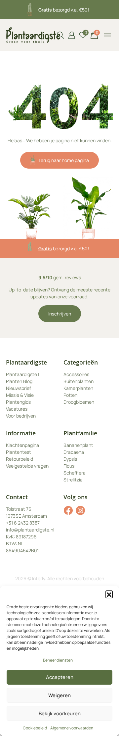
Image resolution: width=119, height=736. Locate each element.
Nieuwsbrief (18, 388)
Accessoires (76, 374)
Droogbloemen (78, 402)
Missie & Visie (20, 395)
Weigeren (59, 695)
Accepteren (59, 677)
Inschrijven (59, 314)
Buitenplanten (78, 381)
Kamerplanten (78, 388)
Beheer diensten (58, 660)
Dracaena (73, 452)
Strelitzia (73, 480)
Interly (38, 578)
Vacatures (16, 409)
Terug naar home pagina (63, 160)
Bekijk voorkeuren (60, 713)
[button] (109, 594)
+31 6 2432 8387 (23, 523)
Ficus (68, 466)
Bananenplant (78, 445)
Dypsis (70, 459)
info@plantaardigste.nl (30, 530)
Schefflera (74, 473)
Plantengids (18, 402)
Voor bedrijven (21, 416)
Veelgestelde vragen (27, 466)
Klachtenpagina (22, 445)
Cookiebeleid (35, 728)
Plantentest (18, 452)
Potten (70, 395)
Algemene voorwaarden (71, 728)
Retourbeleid (19, 459)
